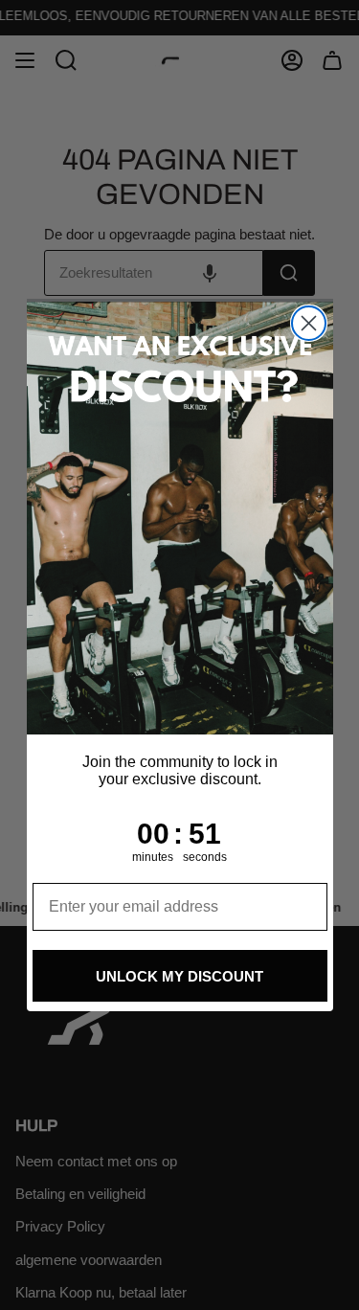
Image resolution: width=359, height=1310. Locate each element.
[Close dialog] (308, 323)
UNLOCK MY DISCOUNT (179, 976)
